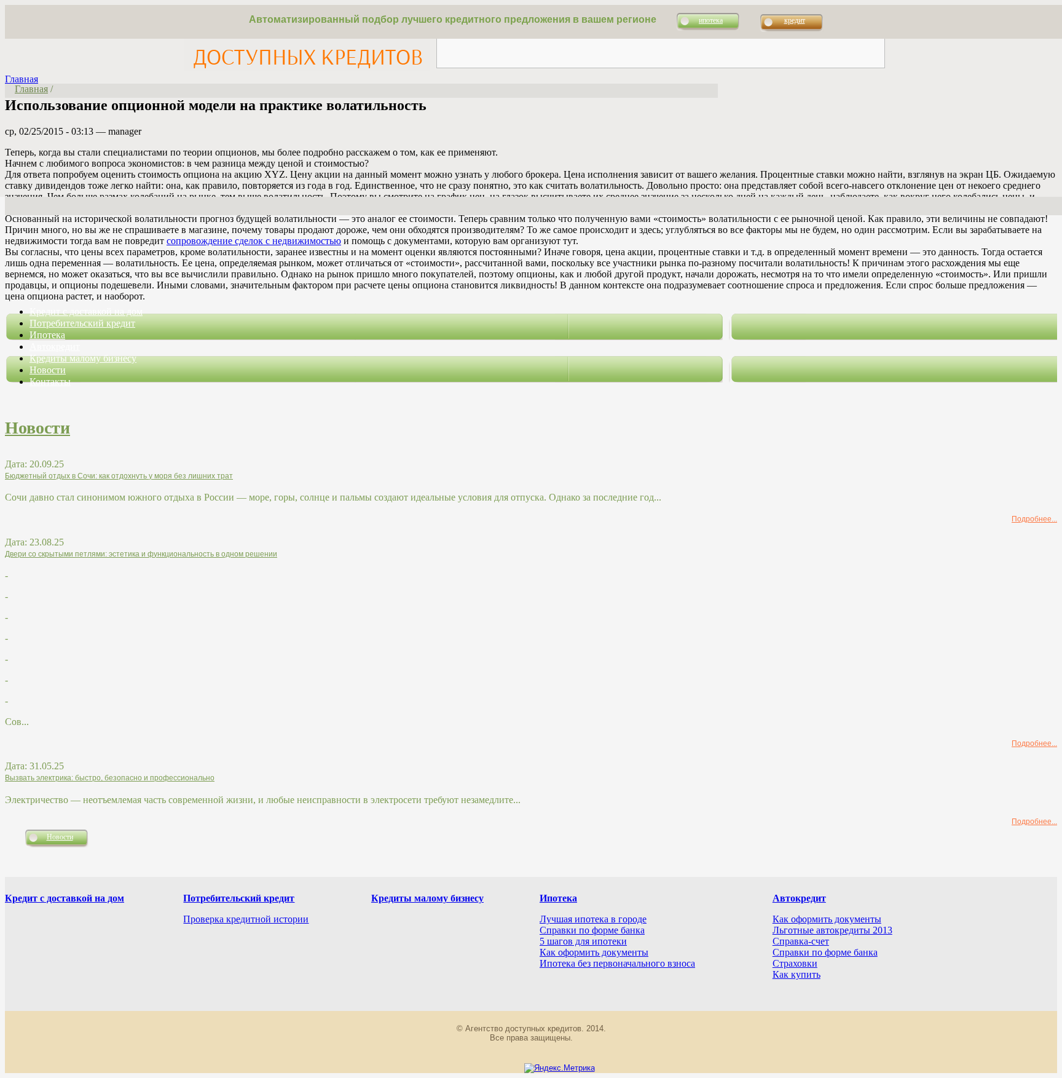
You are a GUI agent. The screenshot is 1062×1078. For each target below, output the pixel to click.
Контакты (50, 381)
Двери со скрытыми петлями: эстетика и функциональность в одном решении (141, 554)
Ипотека (47, 335)
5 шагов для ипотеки (583, 941)
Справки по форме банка (592, 930)
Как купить (796, 974)
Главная (21, 79)
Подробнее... (1034, 519)
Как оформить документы (594, 952)
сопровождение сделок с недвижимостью (254, 241)
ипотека (711, 20)
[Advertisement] (660, 40)
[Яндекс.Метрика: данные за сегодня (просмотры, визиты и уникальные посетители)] (559, 1068)
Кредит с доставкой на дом (86, 311)
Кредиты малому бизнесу (83, 358)
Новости (48, 370)
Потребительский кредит (82, 323)
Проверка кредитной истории (246, 919)
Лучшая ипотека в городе (593, 919)
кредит (794, 20)
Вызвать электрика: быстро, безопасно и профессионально (109, 778)
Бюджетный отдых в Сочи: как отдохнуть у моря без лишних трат (119, 476)
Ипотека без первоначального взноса (617, 963)
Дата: (17, 464)
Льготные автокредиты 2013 (832, 930)
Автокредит (55, 346)
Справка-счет (801, 941)
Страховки (795, 963)
